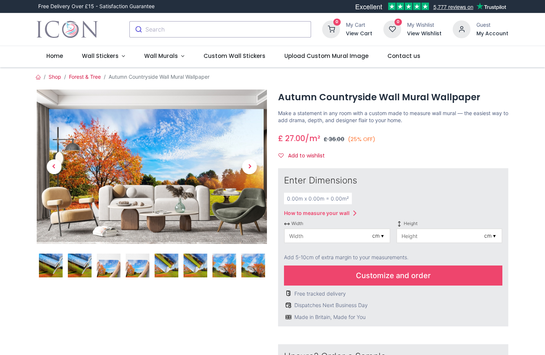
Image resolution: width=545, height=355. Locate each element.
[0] (331, 29)
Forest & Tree (85, 77)
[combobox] (220, 29)
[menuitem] (54, 56)
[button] (54, 167)
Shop (55, 77)
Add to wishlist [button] (306, 155)
